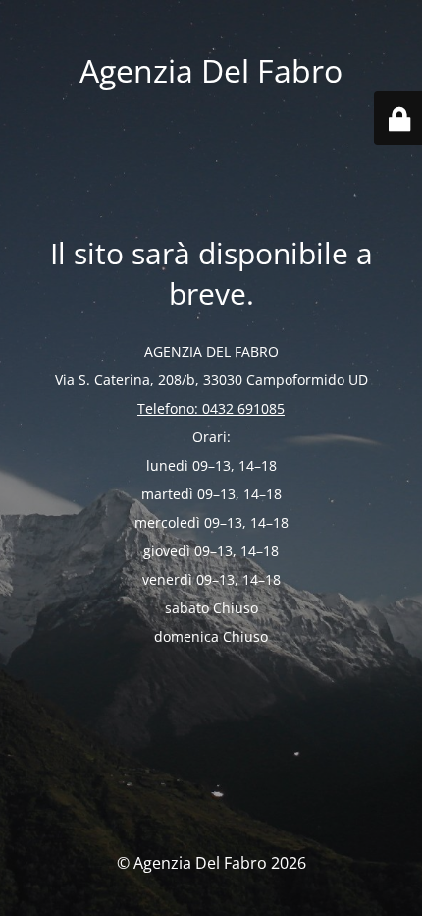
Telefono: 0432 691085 (211, 408)
